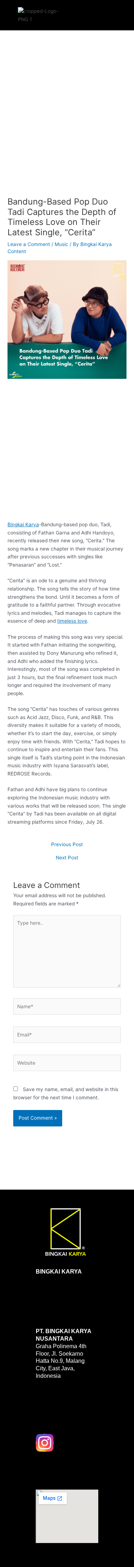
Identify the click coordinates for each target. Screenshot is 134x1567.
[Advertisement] (67, 120)
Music (61, 244)
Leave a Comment (29, 244)
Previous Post (67, 844)
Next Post (67, 857)
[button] (91, 13)
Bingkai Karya (23, 524)
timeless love (72, 621)
